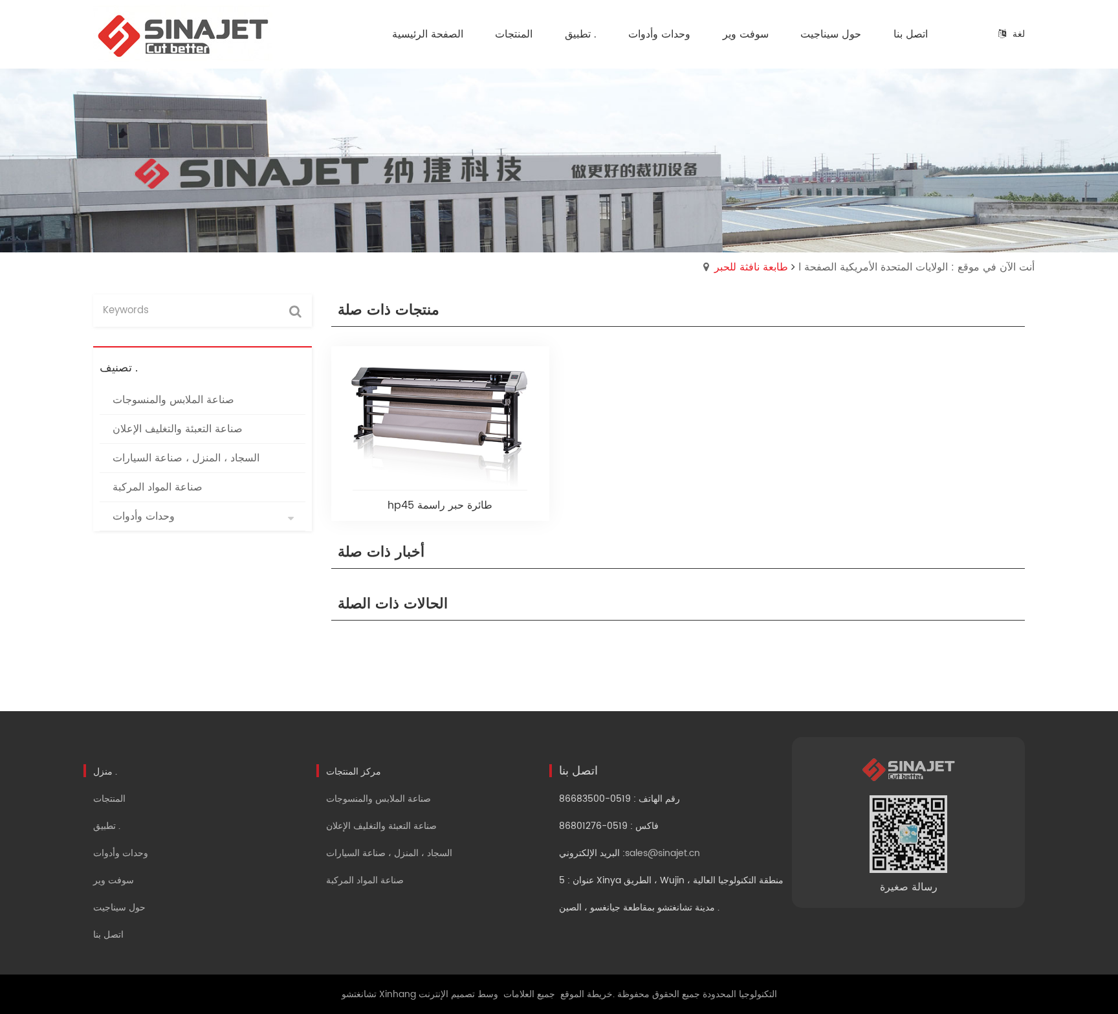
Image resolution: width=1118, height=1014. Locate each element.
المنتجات (109, 798)
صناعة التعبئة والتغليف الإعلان (381, 826)
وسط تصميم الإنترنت (458, 994)
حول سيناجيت (119, 907)
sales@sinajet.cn (662, 853)
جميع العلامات (529, 994)
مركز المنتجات (353, 771)
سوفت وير (113, 880)
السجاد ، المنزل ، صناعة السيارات (389, 853)
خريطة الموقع (586, 994)
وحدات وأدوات (120, 853)
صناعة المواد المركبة (365, 880)
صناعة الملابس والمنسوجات (378, 798)
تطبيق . (106, 826)
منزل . (105, 771)
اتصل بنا (108, 934)
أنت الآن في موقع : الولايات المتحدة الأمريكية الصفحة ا (916, 267)
